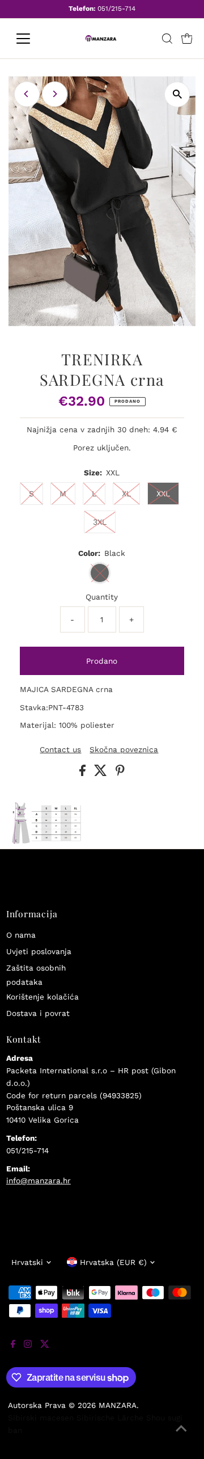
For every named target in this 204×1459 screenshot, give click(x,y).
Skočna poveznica (124, 750)
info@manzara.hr (38, 1180)
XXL (163, 493)
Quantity (102, 596)
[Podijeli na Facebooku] (83, 773)
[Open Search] (167, 38)
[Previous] (27, 94)
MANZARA (118, 1405)
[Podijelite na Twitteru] (102, 773)
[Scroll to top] (181, 1436)
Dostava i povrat (38, 1013)
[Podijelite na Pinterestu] (120, 773)
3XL (100, 521)
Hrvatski (27, 1262)
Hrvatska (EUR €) (113, 1262)
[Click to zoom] (177, 94)
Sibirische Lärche (109, 1417)
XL (126, 493)
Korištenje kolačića (42, 996)
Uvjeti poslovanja (38, 951)
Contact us (60, 750)
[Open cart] (187, 38)
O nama (21, 934)
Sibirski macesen (41, 1417)
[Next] (54, 94)
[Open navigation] (30, 38)
